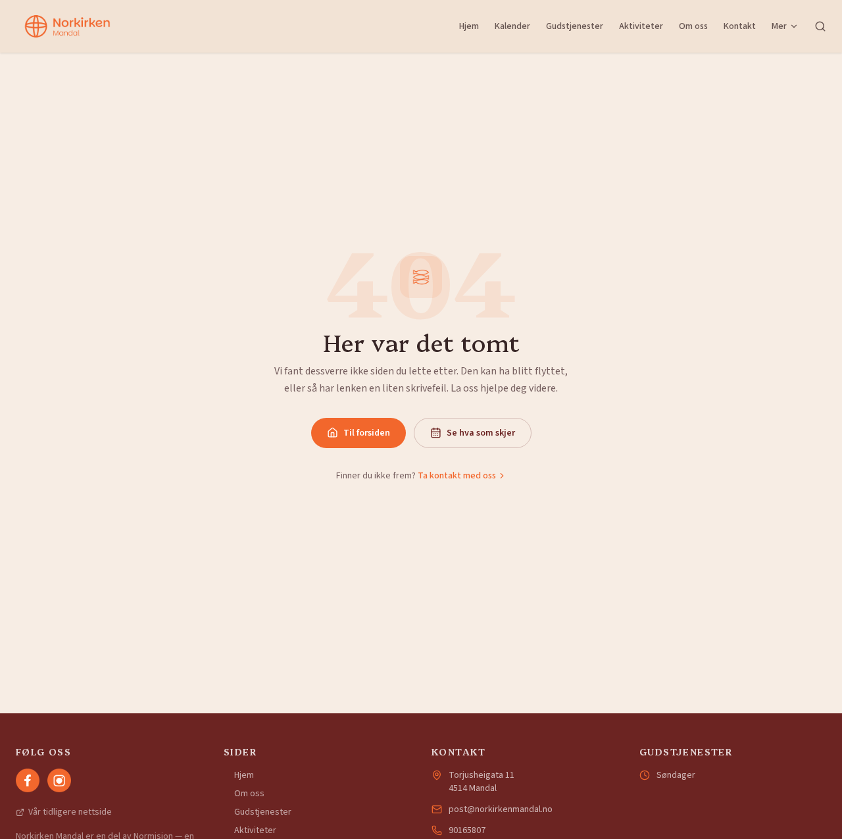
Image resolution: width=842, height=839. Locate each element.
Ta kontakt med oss (457, 475)
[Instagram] (59, 780)
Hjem (469, 26)
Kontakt (740, 26)
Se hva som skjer (481, 433)
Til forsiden (366, 433)
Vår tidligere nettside (70, 812)
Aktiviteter (641, 26)
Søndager (675, 775)
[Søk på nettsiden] (820, 26)
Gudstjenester (574, 26)
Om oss (693, 26)
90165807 (467, 830)
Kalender (512, 26)
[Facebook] (27, 780)
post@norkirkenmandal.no (501, 809)
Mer (779, 26)
